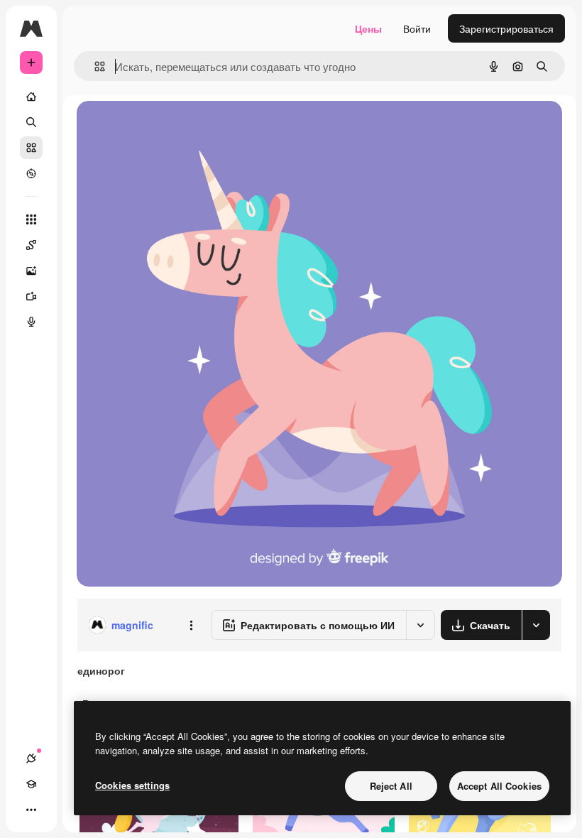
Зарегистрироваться (506, 28)
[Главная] (31, 96)
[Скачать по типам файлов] (536, 625)
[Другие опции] (191, 625)
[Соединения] (31, 758)
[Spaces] (31, 245)
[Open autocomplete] (94, 66)
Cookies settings (132, 785)
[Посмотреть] (31, 173)
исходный (172, 127)
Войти (417, 28)
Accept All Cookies (499, 786)
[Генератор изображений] (31, 270)
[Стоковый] (31, 147)
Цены (368, 28)
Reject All (391, 786)
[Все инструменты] (31, 219)
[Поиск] (31, 122)
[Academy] (31, 784)
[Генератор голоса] (31, 321)
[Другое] (31, 809)
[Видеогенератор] (31, 296)
